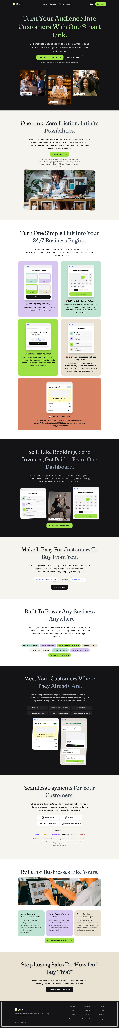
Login (92, 4)
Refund (101, 1014)
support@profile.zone (59, 845)
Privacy (87, 1014)
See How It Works (73, 57)
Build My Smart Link (59, 154)
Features (45, 4)
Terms (73, 1014)
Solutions (53, 4)
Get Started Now (59, 587)
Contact (87, 1010)
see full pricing (55, 843)
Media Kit (72, 1019)
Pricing (61, 4)
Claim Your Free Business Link (50, 57)
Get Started (100, 4)
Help (102, 1010)
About (68, 4)
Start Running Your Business (59, 525)
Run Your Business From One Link (59, 940)
